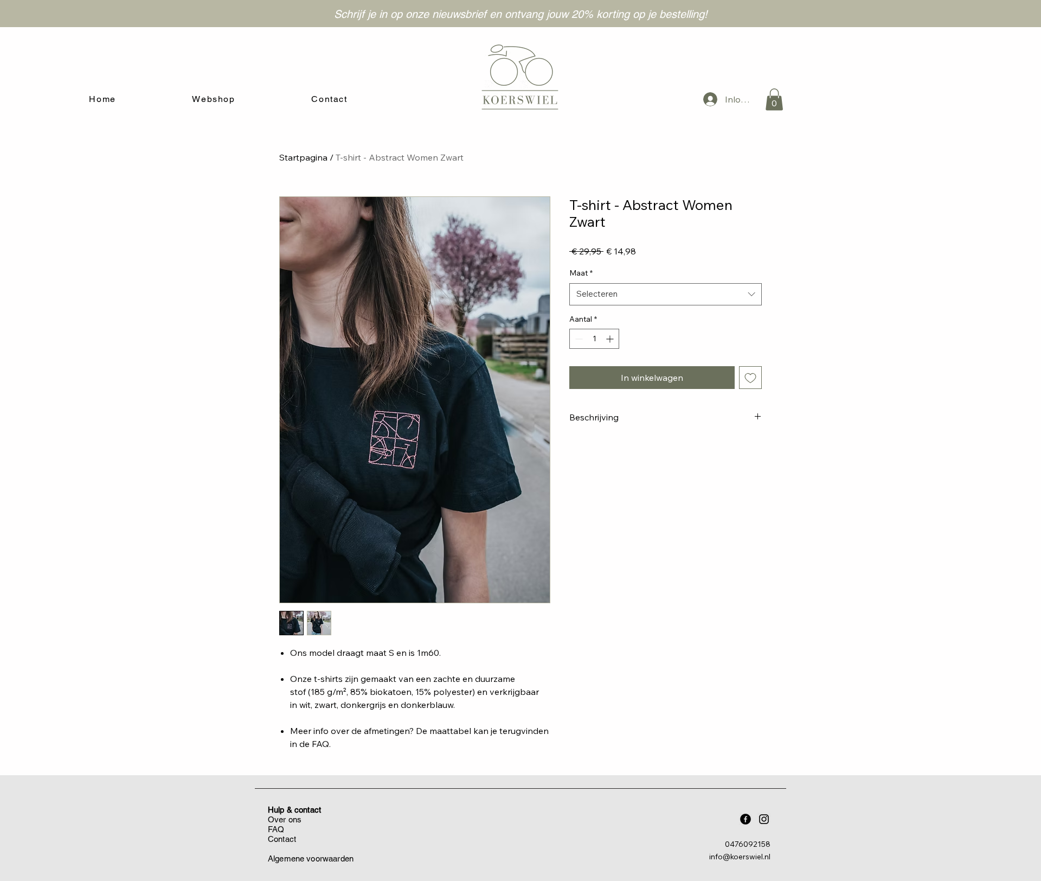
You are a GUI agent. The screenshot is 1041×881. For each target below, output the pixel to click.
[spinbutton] (594, 338)
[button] (774, 99)
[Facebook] (745, 819)
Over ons (284, 819)
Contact (282, 839)
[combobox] (665, 294)
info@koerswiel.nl (739, 856)
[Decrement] (577, 338)
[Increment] (611, 338)
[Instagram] (763, 819)
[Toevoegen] (750, 377)
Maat (581, 273)
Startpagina (303, 157)
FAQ (276, 829)
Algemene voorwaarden (311, 858)
